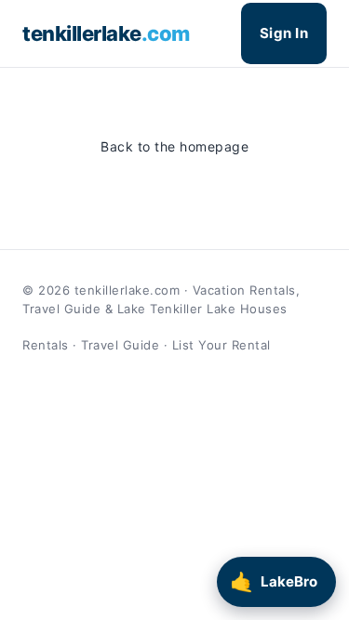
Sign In (284, 33)
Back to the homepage (174, 146)
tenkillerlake (106, 33)
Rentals (45, 344)
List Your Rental (221, 344)
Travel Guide (120, 344)
